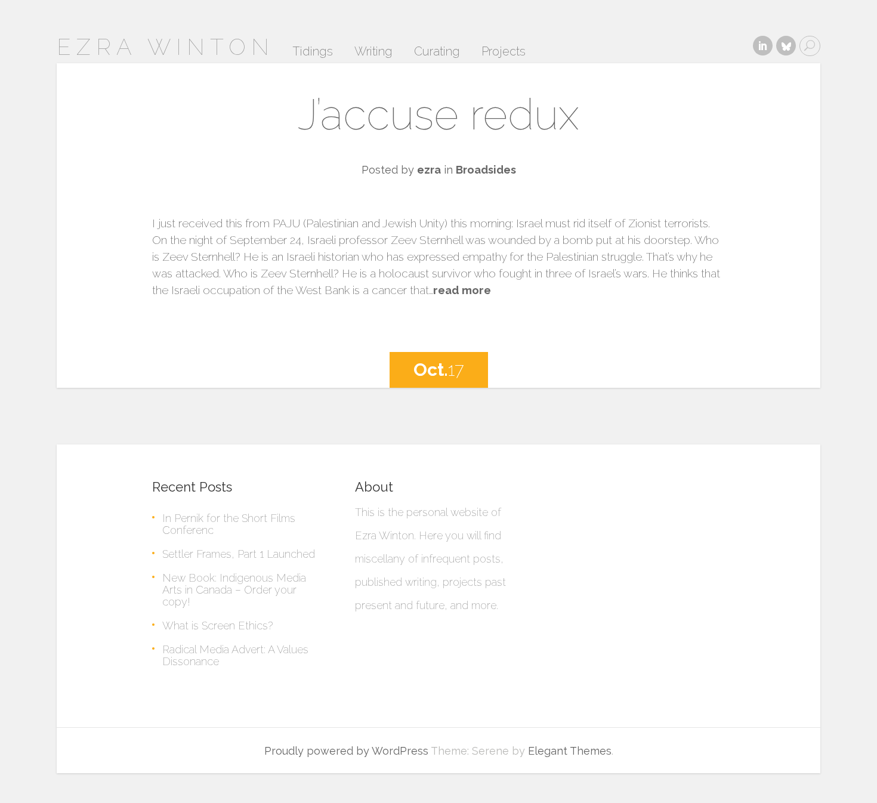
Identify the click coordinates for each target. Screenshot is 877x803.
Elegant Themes (570, 751)
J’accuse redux (438, 114)
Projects (503, 51)
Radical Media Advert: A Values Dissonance (235, 655)
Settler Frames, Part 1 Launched (238, 554)
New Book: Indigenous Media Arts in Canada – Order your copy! (234, 590)
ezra (429, 169)
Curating (437, 51)
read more (462, 290)
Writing (373, 51)
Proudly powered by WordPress (346, 751)
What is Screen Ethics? (217, 625)
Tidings (312, 51)
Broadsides (486, 169)
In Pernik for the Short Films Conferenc (228, 524)
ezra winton (165, 46)
